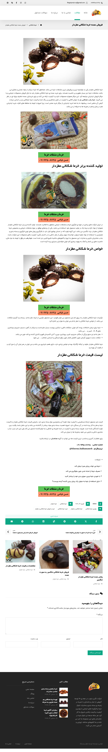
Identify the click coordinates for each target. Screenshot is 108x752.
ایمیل (68, 639)
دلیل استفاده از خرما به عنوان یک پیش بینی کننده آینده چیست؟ (76, 481)
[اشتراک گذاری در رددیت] (64, 521)
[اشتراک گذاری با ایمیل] (11, 521)
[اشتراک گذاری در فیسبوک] (96, 521)
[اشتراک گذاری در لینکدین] (43, 521)
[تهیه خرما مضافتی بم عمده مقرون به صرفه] (63, 702)
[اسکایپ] (12, 2)
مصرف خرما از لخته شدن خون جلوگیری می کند (83, 471)
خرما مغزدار (54, 504)
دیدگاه (100, 615)
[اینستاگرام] (21, 2)
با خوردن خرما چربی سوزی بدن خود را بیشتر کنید (82, 476)
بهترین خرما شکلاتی (91, 509)
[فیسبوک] (16, 2)
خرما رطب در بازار (26, 238)
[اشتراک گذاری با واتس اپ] (33, 521)
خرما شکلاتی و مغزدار (76, 509)
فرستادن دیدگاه (95, 653)
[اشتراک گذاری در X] (85, 521)
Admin (95, 504)
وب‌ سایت (34, 639)
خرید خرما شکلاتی (63, 509)
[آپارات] (7, 2)
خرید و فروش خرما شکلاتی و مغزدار (45, 509)
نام (102, 639)
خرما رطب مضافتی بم (87, 100)
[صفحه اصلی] (41, 25)
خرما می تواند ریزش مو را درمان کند (87, 466)
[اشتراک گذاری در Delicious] (54, 521)
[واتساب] (25, 2)
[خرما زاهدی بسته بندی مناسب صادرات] (63, 692)
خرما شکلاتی (63, 504)
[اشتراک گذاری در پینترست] (75, 521)
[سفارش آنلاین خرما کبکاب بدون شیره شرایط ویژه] (63, 713)
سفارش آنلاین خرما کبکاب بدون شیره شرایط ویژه (50, 712)
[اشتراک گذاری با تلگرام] (22, 521)
